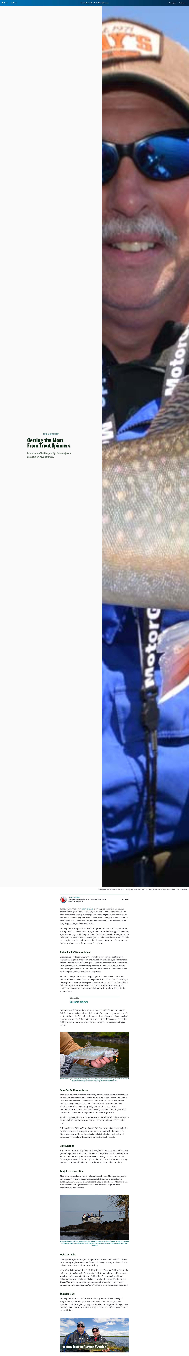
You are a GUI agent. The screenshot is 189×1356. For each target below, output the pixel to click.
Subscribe (182, 3)
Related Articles (74, 998)
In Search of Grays (79, 1001)
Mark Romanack (75, 897)
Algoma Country (53, 434)
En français (172, 3)
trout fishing (87, 909)
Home (15, 3)
